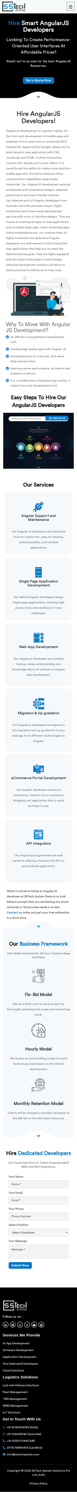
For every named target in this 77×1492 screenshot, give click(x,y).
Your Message (18, 1241)
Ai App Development (16, 1343)
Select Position (18, 1225)
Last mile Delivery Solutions (21, 1385)
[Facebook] (13, 1324)
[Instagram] (20, 1324)
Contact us (14, 912)
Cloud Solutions (13, 1370)
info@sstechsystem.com (23, 1454)
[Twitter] (27, 1324)
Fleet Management (15, 1392)
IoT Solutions (11, 1412)
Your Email (16, 1192)
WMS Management (15, 1405)
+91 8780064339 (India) (22, 1427)
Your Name (16, 1176)
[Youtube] (34, 1324)
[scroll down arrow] (38, 925)
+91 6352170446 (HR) (21, 1440)
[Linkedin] (5, 1324)
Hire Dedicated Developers (20, 1363)
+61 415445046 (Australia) (24, 1434)
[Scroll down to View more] (38, 96)
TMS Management (15, 1399)
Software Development (18, 1350)
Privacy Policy (38, 1483)
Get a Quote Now (38, 80)
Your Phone (16, 1208)
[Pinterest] (41, 1324)
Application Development (19, 1357)
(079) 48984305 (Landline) (24, 1447)
